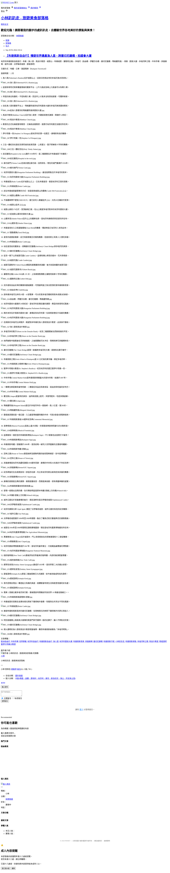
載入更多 (5, 687)
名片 (7, 46)
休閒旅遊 (20, 36)
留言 (19, 669)
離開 (13, 868)
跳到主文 (4, 24)
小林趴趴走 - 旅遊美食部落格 (24, 18)
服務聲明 (107, 841)
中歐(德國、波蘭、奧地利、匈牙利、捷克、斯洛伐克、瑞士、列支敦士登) (45, 678)
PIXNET (67, 841)
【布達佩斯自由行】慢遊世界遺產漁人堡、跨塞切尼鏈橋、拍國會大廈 (49, 55)
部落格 (8, 43)
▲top (3, 682)
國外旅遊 (19, 676)
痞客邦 (14, 669)
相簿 (7, 40)
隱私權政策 (98, 841)
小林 (3, 656)
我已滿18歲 (5, 868)
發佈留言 (5, 701)
